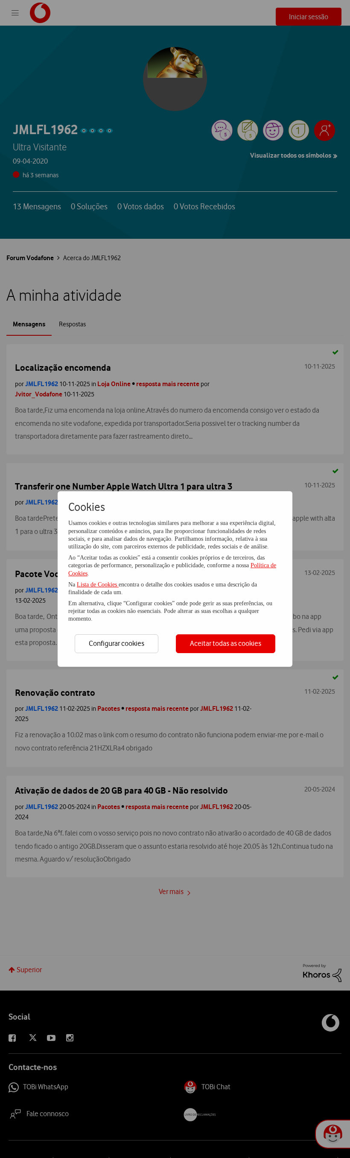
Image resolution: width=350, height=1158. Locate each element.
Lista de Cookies (98, 584)
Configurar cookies (116, 643)
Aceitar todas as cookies (225, 643)
